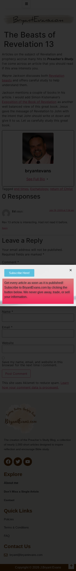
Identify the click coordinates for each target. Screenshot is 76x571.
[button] (70, 270)
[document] (38, 285)
